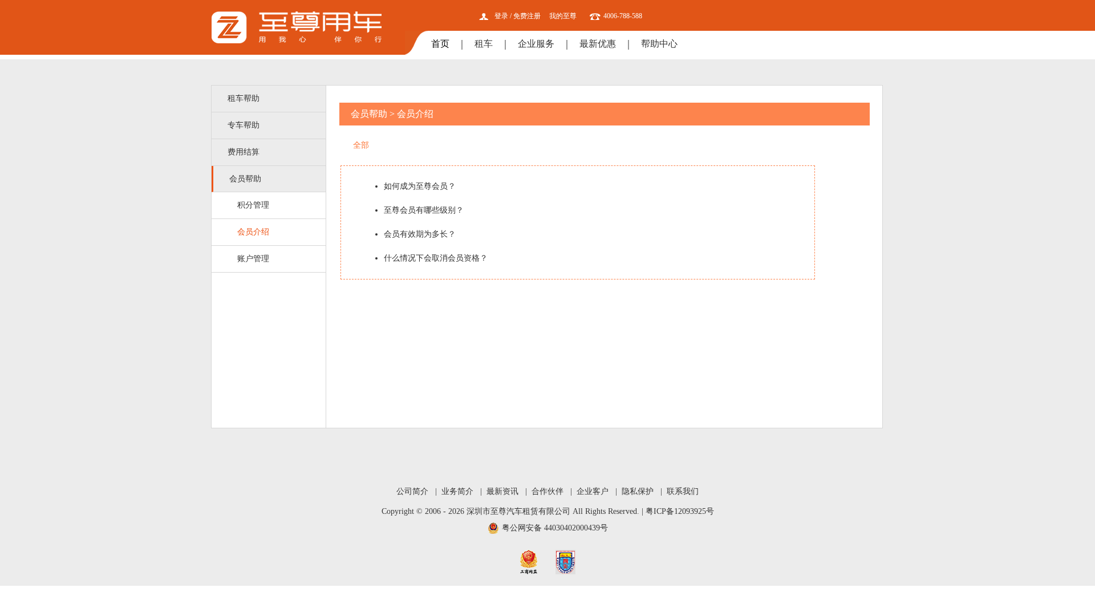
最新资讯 (502, 491)
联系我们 (683, 491)
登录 (501, 16)
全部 (361, 145)
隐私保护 (638, 491)
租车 (483, 43)
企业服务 (536, 43)
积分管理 (253, 205)
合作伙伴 (547, 491)
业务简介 (457, 491)
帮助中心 (659, 43)
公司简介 (412, 491)
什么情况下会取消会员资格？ (436, 258)
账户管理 (253, 258)
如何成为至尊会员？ (420, 186)
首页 (440, 43)
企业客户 (593, 491)
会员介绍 (253, 232)
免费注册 (527, 16)
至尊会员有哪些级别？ (424, 210)
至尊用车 (297, 27)
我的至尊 (563, 16)
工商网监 (528, 562)
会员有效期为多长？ (420, 234)
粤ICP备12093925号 (680, 511)
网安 (565, 562)
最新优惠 (597, 43)
